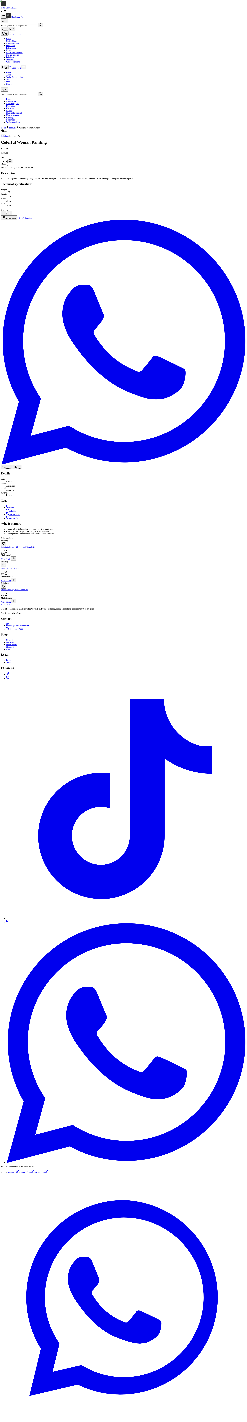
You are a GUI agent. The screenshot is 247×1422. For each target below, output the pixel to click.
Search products (7, 25)
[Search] (40, 25)
